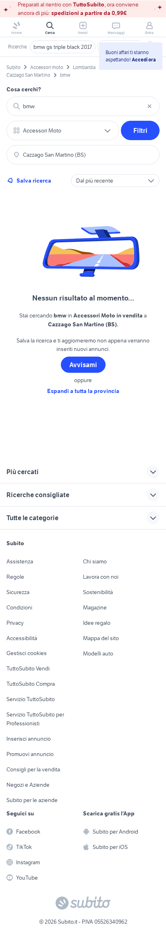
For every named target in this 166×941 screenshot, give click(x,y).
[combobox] (83, 106)
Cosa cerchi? (23, 89)
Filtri (140, 130)
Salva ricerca (34, 180)
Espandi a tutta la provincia (83, 391)
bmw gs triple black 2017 (62, 46)
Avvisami (83, 365)
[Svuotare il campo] (149, 106)
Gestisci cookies (26, 653)
